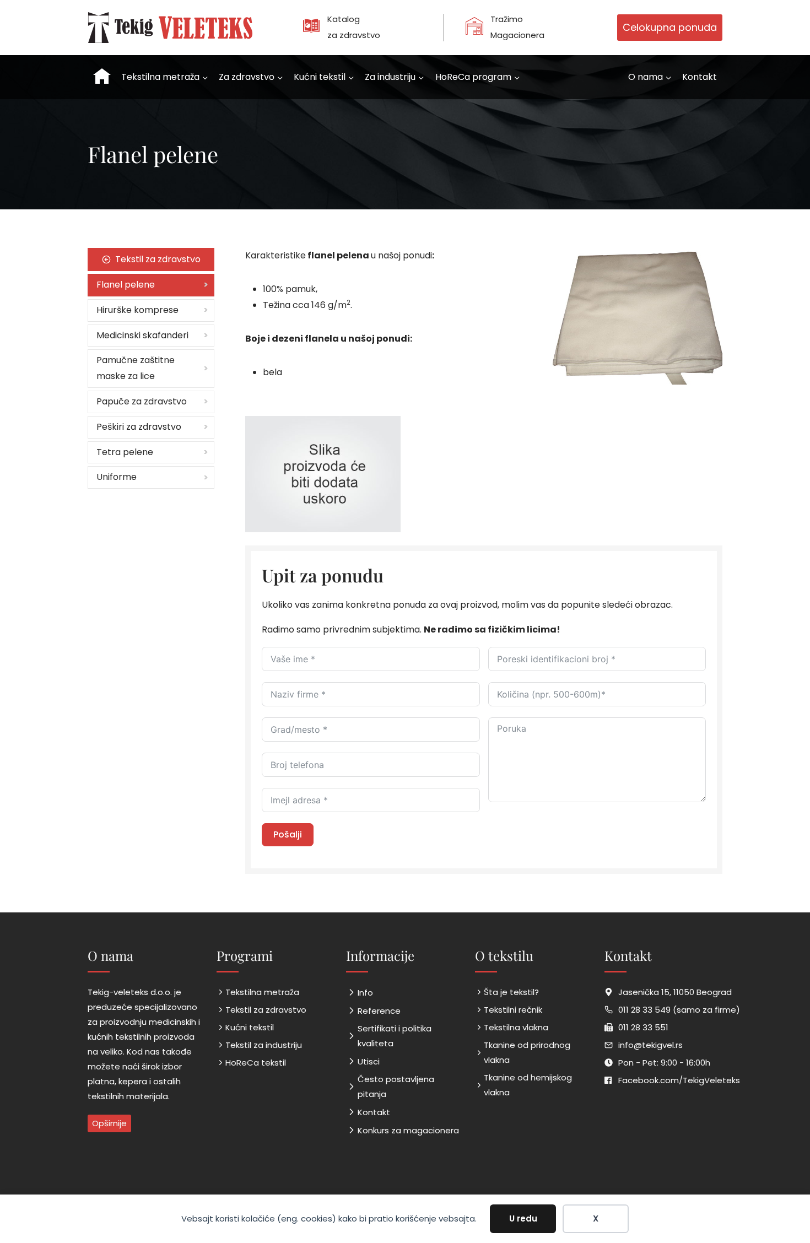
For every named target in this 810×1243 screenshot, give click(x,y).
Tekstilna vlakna (516, 1027)
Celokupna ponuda (670, 27)
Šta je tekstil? (511, 992)
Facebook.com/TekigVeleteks (679, 1080)
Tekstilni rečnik (513, 1009)
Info (365, 992)
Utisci (369, 1061)
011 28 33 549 (644, 1009)
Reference (379, 1011)
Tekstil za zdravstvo (265, 1009)
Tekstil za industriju (263, 1045)
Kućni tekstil (249, 1027)
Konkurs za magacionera (408, 1130)
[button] (323, 474)
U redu (523, 1218)
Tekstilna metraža (262, 992)
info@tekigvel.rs (650, 1045)
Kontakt (699, 77)
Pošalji (287, 834)
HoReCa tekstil (255, 1062)
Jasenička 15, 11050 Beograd (675, 992)
